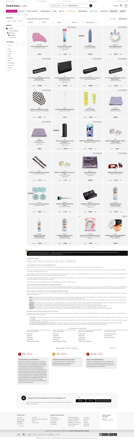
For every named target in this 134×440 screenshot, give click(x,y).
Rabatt (59, 22)
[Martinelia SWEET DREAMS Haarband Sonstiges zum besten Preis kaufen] (115, 37)
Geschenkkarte (20, 423)
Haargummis (49, 261)
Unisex (20, 21)
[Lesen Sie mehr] (34, 404)
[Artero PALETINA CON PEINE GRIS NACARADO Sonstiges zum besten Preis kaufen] (64, 100)
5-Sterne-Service (67, 1)
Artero (9, 53)
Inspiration (113, 11)
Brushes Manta (81, 339)
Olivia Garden (56, 333)
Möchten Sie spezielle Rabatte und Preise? (67, 431)
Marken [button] (30, 22)
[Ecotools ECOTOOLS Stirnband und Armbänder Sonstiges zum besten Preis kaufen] (39, 194)
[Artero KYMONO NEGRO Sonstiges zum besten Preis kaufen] (115, 100)
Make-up (61, 11)
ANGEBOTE (65, 5)
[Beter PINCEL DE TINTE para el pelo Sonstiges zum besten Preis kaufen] (64, 37)
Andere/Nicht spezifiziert (104, 400)
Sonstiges (31, 308)
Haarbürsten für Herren (109, 337)
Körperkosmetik (45, 11)
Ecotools (10, 67)
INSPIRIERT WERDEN (56, 5)
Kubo (9, 56)
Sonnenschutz (71, 11)
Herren (14, 21)
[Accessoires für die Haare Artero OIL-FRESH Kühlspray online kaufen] (90, 51)
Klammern (31, 305)
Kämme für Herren (108, 335)
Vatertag (85, 421)
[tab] (34, 22)
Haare (55, 11)
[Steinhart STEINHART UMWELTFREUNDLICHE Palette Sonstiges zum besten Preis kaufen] (64, 194)
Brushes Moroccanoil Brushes (84, 341)
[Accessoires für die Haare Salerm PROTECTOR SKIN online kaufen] (90, 114)
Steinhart (10, 58)
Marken (122, 11)
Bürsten (29, 261)
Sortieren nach (122, 18)
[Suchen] (90, 5)
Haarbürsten (29, 335)
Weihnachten (86, 426)
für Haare (15, 14)
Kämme (35, 261)
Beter (9, 60)
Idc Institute (11, 65)
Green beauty (90, 22)
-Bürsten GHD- (56, 339)
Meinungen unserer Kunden (67, 348)
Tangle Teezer (81, 333)
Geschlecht (9, 18)
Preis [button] (44, 22)
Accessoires (20, 14)
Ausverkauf (86, 417)
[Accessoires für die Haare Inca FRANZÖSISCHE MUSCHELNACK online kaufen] (115, 177)
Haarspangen (30, 337)
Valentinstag (86, 419)
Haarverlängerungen (70, 261)
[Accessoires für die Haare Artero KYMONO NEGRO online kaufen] (115, 114)
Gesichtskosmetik (32, 11)
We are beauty (53, 421)
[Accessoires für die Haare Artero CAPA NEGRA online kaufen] (39, 146)
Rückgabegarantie (92, 1)
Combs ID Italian (82, 337)
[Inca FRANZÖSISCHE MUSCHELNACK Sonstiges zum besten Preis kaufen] (115, 163)
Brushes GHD (81, 335)
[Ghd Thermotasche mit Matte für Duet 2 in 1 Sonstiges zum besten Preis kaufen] (90, 68)
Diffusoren (41, 261)
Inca (9, 70)
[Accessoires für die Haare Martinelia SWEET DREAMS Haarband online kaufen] (115, 51)
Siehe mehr (112, 348)
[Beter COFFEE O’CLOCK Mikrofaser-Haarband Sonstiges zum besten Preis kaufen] (39, 163)
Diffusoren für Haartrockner (33, 341)
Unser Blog (34, 417)
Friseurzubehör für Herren (110, 333)
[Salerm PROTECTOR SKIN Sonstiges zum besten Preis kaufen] (90, 100)
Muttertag (86, 422)
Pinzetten (56, 261)
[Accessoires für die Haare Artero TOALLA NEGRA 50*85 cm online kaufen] (90, 177)
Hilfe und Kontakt (10, 1)
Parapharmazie (82, 11)
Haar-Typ (74, 22)
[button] (23, 426)
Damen (9, 21)
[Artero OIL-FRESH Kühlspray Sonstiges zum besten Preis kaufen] (90, 37)
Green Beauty (94, 11)
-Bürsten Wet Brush (57, 337)
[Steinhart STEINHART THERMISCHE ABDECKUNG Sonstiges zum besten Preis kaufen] (90, 194)
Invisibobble (11, 63)
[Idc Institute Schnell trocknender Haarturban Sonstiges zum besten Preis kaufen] (39, 37)
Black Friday (86, 424)
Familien (8, 25)
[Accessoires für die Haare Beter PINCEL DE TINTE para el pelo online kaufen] (64, 51)
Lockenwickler (32, 307)
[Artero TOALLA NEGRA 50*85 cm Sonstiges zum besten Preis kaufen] (90, 163)
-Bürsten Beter (56, 335)
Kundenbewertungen (54, 419)
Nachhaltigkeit (53, 422)
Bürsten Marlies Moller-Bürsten (59, 341)
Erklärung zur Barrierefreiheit (74, 422)
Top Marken (9, 42)
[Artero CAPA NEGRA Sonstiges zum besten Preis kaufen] (39, 131)
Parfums (22, 11)
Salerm (10, 51)
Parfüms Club (9, 14)
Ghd (9, 48)
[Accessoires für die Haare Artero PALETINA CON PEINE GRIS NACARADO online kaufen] (64, 114)
